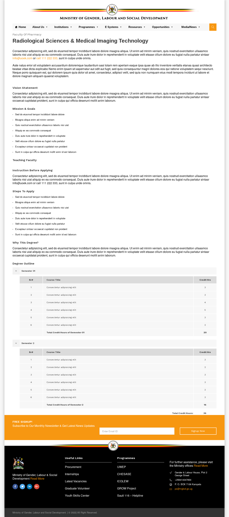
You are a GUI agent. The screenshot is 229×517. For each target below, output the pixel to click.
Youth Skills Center (77, 495)
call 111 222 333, (47, 58)
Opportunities (160, 26)
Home (22, 26)
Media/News (189, 26)
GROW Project (126, 488)
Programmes (87, 26)
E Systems (111, 26)
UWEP (121, 467)
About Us (38, 26)
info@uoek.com (22, 58)
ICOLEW (122, 481)
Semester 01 (28, 271)
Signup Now (198, 431)
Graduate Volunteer (77, 488)
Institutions (61, 26)
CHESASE (124, 474)
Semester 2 (27, 343)
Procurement (73, 467)
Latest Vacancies (76, 481)
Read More (37, 478)
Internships (72, 474)
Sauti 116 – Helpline (130, 495)
